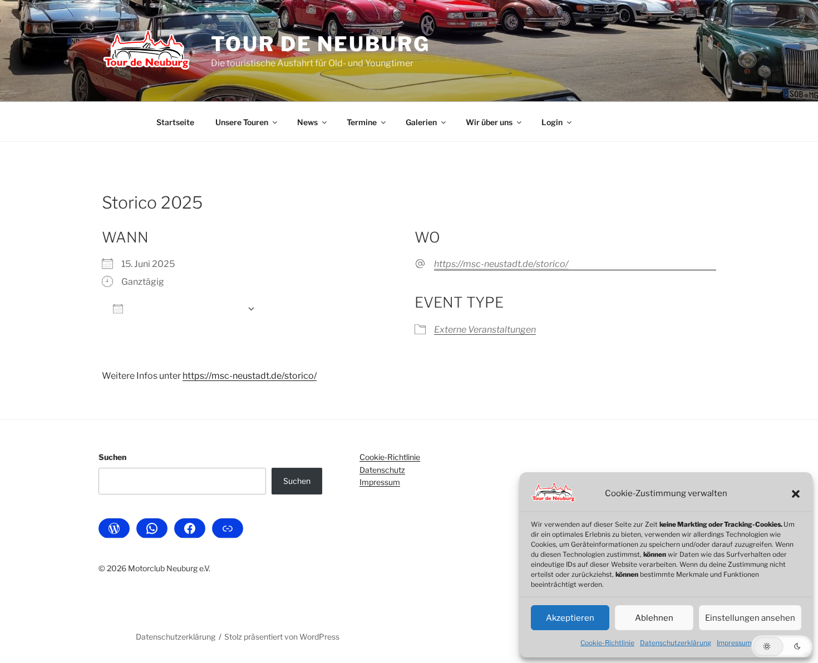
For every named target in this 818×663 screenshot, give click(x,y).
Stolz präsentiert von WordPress (281, 636)
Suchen (112, 457)
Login (552, 122)
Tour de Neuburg (320, 44)
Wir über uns (489, 122)
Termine (362, 122)
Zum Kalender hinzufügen (185, 308)
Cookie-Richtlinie (607, 643)
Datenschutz (382, 469)
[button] (795, 493)
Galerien (421, 122)
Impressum (734, 643)
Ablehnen (654, 618)
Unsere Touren (241, 122)
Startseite (175, 122)
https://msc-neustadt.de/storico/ (501, 264)
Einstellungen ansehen (750, 618)
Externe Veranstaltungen (485, 329)
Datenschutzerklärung (675, 643)
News (307, 122)
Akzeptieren (570, 618)
